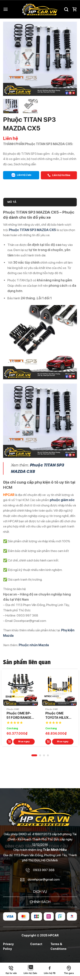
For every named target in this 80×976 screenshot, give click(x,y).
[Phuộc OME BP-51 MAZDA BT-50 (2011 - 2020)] (20, 688)
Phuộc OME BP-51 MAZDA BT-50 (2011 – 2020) (20, 715)
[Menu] (5, 9)
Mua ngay (24, 741)
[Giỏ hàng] (74, 9)
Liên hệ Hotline (61, 175)
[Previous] (9, 58)
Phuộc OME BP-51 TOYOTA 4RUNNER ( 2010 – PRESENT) (59, 715)
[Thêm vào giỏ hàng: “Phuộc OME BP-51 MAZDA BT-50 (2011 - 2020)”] (9, 742)
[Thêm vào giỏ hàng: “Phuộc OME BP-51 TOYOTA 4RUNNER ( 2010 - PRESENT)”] (48, 742)
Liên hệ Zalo (23, 175)
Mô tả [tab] (11, 201)
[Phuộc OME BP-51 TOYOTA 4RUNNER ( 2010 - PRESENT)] (59, 688)
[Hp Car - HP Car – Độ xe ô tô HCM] (40, 9)
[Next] (70, 58)
